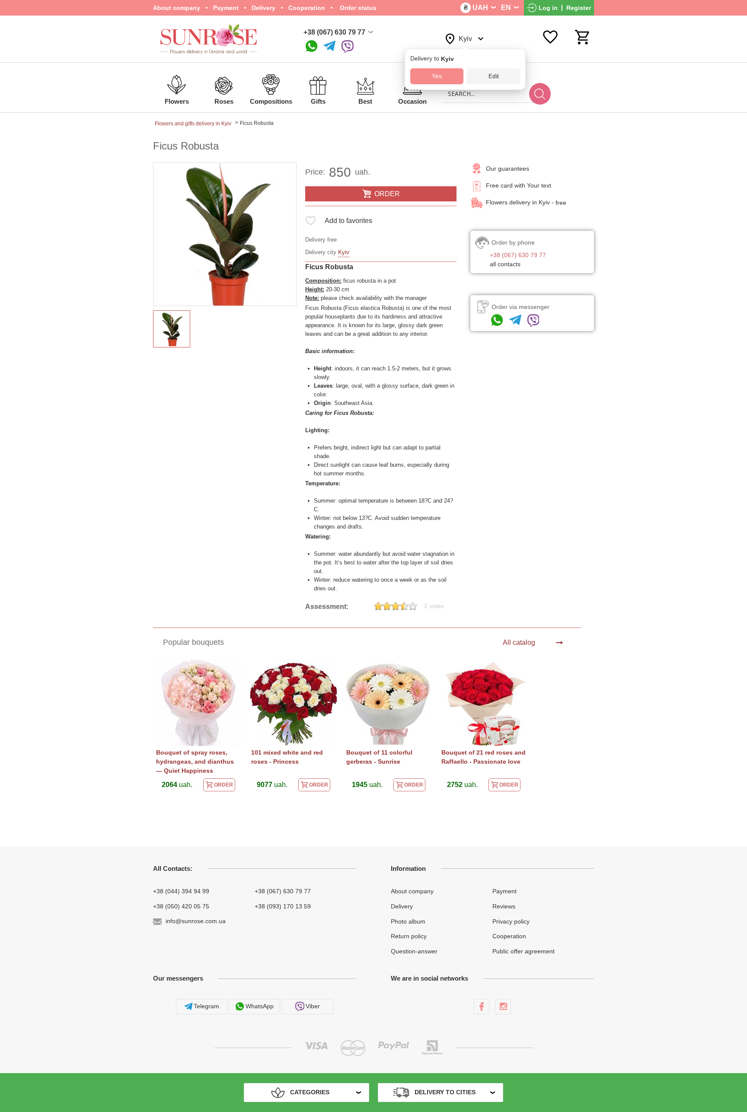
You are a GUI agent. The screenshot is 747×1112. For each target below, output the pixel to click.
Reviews (503, 906)
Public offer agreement (523, 951)
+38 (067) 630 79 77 (334, 32)
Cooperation (306, 7)
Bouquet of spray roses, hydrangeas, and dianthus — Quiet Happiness (195, 761)
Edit (493, 76)
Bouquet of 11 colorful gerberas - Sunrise (379, 757)
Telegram (206, 1006)
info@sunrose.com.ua (196, 921)
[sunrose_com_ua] (348, 46)
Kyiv (343, 252)
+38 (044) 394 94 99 (181, 891)
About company (176, 7)
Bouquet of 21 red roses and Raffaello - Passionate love (483, 757)
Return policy (409, 936)
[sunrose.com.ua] (481, 1006)
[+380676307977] (311, 46)
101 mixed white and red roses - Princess (287, 757)
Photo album (408, 921)
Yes (437, 76)
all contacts (505, 264)
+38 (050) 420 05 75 (181, 906)
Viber (313, 1006)
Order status (357, 7)
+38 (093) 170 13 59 (283, 906)
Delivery (263, 7)
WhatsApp (260, 1006)
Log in (548, 7)
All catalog (519, 642)
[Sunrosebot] (329, 46)
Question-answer (414, 951)
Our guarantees (507, 168)
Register (578, 7)
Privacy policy (511, 921)
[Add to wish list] (310, 222)
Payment (226, 7)
